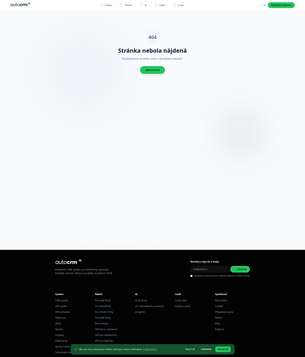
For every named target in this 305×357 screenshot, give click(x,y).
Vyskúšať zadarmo (281, 5)
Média (218, 317)
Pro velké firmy (103, 317)
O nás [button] (181, 5)
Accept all (223, 349)
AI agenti (140, 311)
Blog (217, 323)
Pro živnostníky (103, 306)
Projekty (59, 334)
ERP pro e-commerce (106, 329)
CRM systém (61, 300)
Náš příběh (221, 300)
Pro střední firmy (104, 311)
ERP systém (61, 306)
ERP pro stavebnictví (106, 334)
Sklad (58, 323)
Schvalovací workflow (66, 352)
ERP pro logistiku (104, 340)
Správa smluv (62, 346)
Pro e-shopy (101, 323)
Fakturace (60, 317)
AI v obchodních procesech (149, 306)
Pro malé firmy (103, 300)
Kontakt (219, 306)
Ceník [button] (162, 5)
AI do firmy (141, 300)
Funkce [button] (108, 5)
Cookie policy (150, 349)
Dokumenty (61, 340)
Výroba (59, 329)
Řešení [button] (128, 5)
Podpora (219, 329)
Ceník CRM (181, 300)
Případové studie (224, 311)
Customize (206, 349)
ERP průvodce (62, 311)
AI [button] (145, 5)
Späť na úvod (152, 69)
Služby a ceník (182, 306)
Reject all (190, 349)
